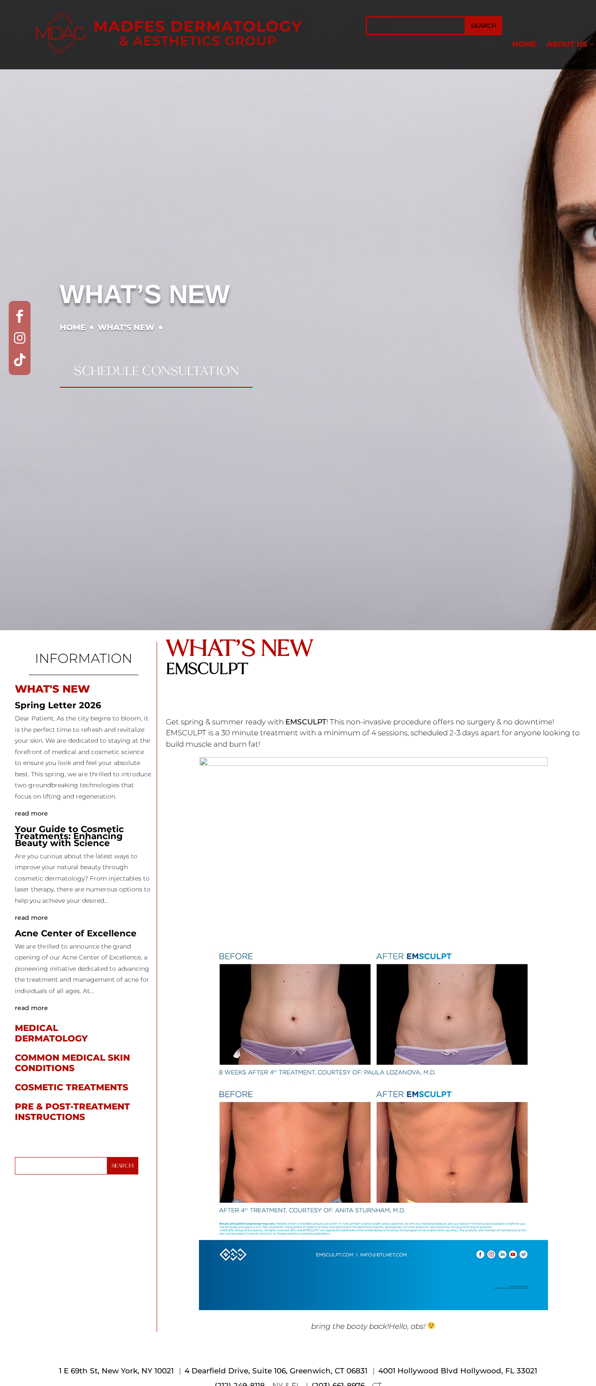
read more (31, 813)
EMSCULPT (305, 721)
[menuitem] (524, 44)
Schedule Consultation (156, 370)
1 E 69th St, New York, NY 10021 (116, 1370)
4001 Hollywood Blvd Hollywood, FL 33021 (457, 1370)
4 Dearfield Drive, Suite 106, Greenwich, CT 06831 (276, 1370)
